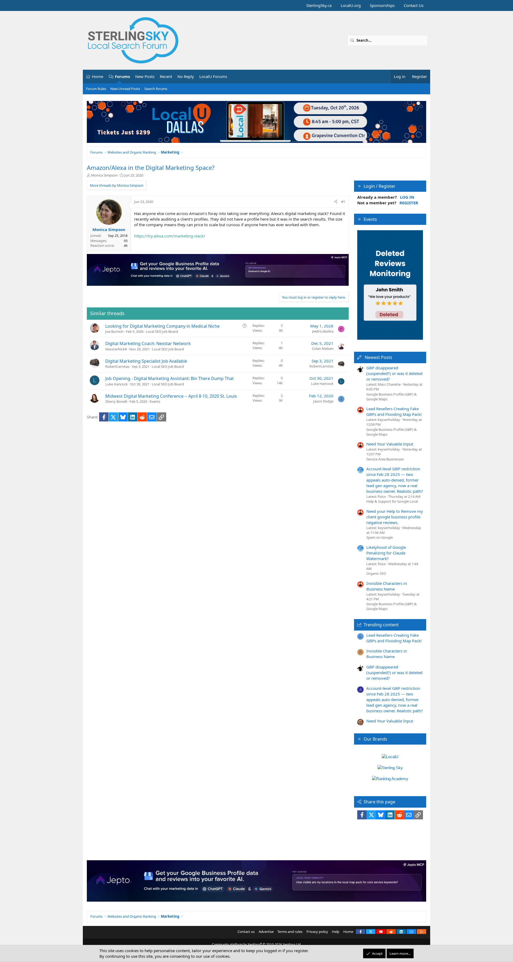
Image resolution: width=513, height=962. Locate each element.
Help (335, 931)
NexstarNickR (116, 349)
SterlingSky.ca (319, 5)
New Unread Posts (125, 88)
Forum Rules (96, 88)
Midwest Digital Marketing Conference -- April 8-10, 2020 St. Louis (171, 396)
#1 (343, 201)
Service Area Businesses (385, 459)
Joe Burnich (114, 331)
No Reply (185, 76)
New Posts (144, 76)
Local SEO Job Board (162, 331)
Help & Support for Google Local (392, 501)
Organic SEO (376, 573)
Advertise (266, 931)
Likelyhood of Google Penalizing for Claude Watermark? (386, 553)
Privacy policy (317, 931)
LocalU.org (351, 5)
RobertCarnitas (117, 366)
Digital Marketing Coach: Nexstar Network (148, 343)
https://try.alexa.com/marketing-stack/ (169, 235)
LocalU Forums (213, 76)
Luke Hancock (116, 384)
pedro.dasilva (322, 331)
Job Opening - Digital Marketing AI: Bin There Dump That (169, 378)
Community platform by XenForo (256, 944)
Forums (122, 76)
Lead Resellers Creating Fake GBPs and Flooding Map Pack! (394, 411)
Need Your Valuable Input (389, 444)
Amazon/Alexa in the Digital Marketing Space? (151, 167)
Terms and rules (289, 931)
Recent (166, 76)
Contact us (246, 931)
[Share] (335, 201)
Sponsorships (382, 5)
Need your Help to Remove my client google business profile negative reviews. (394, 517)
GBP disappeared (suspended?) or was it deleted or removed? (394, 373)
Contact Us (413, 5)
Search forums (155, 88)
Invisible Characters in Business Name (386, 586)
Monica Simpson (104, 175)
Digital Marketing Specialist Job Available (146, 361)
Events (155, 401)
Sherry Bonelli (116, 401)
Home (97, 76)
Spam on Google (379, 537)
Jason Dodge (323, 401)
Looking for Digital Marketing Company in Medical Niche (162, 326)
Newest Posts (378, 357)
